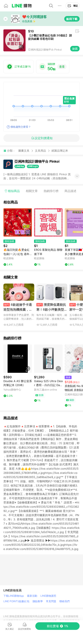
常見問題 (51, 601)
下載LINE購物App (13, 595)
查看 (62, 66)
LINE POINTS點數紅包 (16, 601)
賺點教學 (38, 601)
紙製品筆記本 (60, 150)
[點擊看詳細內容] (17, 222)
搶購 (75, 48)
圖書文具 (23, 150)
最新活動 (32, 595)
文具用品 (40, 150)
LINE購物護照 (48, 595)
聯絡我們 (64, 601)
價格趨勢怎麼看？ (20, 126)
